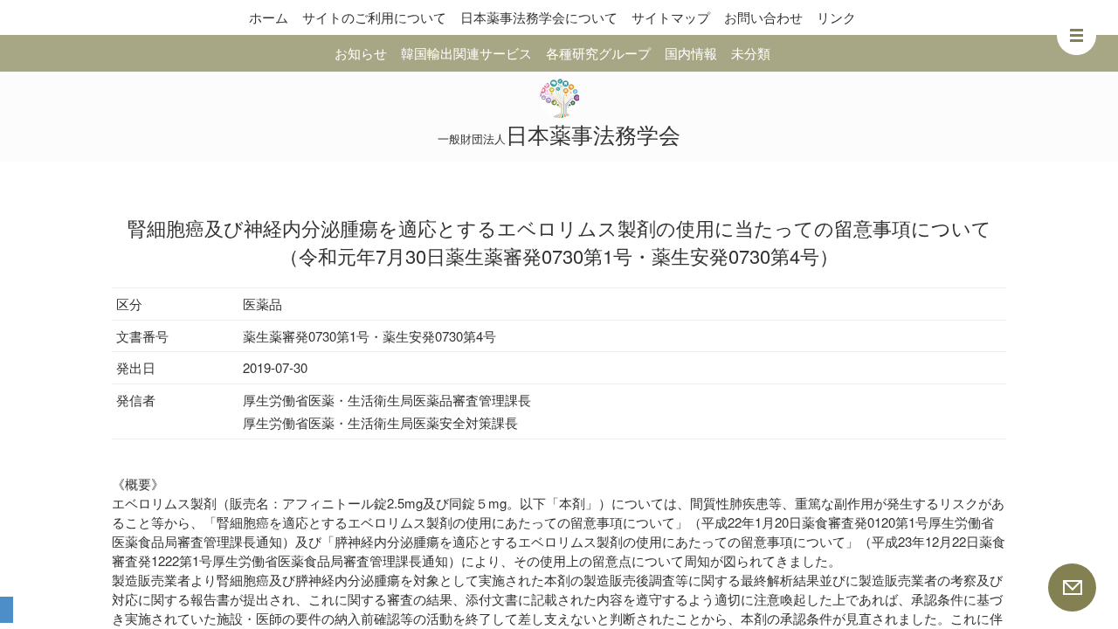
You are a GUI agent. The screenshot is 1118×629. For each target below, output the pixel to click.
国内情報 (691, 53)
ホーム (268, 17)
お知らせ (361, 53)
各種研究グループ (598, 53)
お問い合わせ (763, 17)
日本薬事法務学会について (539, 17)
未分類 (750, 53)
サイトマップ (670, 17)
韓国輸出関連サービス (466, 53)
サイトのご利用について (374, 17)
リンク (836, 17)
